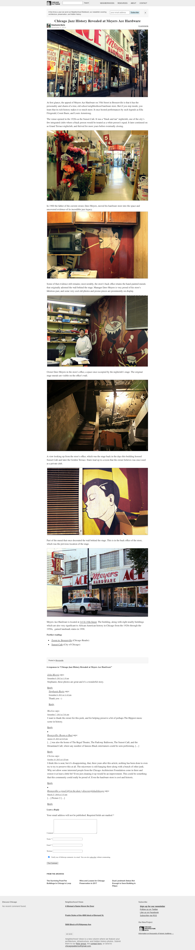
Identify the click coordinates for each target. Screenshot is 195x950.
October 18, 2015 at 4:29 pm (57, 759)
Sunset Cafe (57, 644)
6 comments (143, 26)
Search (86, 3)
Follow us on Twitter (149, 909)
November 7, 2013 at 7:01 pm (58, 714)
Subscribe (135, 12)
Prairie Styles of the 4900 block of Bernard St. (84, 915)
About (133, 3)
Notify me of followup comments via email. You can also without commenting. (81, 857)
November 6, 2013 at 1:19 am (58, 678)
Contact (143, 3)
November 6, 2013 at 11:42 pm (60, 695)
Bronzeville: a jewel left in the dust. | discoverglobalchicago (75, 790)
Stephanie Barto (58, 25)
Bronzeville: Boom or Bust (60, 735)
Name (49, 839)
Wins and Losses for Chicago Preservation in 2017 (92, 882)
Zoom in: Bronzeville (61, 640)
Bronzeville (59, 660)
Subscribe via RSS (148, 915)
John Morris (53, 674)
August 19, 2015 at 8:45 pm (57, 738)
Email (49, 845)
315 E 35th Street (88, 621)
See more (69, 934)
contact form (96, 944)
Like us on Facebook (149, 912)
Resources (122, 3)
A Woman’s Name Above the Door (79, 906)
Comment (50, 833)
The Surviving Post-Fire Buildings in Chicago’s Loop (59, 882)
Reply (50, 687)
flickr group (81, 944)
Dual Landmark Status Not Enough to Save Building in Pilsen (124, 883)
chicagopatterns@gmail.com (78, 946)
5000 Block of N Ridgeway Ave (78, 924)
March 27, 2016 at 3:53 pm (57, 794)
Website (49, 851)
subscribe (93, 857)
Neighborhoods (107, 3)
